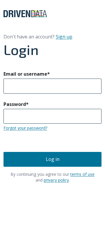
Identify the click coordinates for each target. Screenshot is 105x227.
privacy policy (56, 180)
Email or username (27, 74)
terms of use (82, 174)
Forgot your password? (25, 128)
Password (16, 104)
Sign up (64, 36)
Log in (53, 159)
